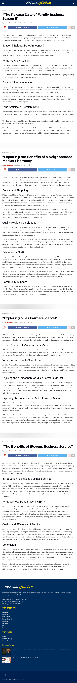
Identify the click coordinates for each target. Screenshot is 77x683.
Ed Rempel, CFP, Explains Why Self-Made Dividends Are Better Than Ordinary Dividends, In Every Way (41, 649)
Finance (5, 614)
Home (4, 10)
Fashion (5, 621)
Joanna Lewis (8, 23)
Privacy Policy (7, 638)
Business (5, 612)
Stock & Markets (11, 10)
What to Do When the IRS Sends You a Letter (25, 657)
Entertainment (7, 619)
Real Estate (6, 617)
